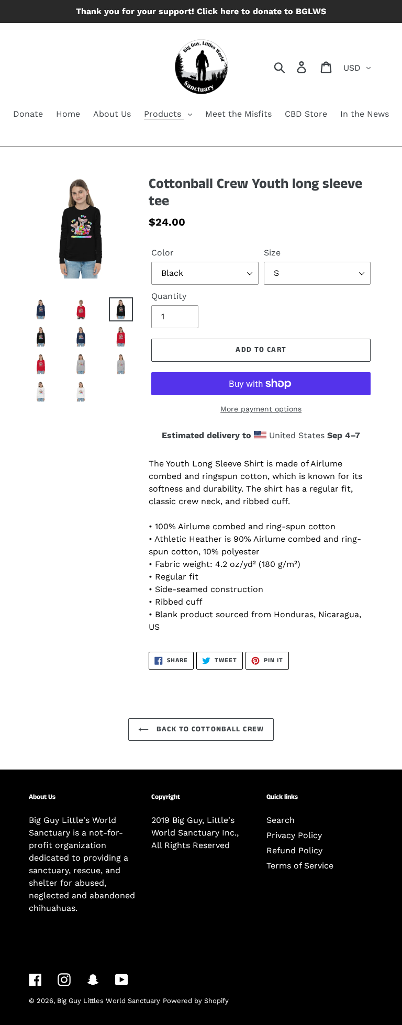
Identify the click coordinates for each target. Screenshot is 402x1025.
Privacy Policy (294, 835)
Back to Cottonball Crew (209, 729)
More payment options (261, 409)
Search (280, 820)
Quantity (168, 296)
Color (162, 253)
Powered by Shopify (196, 1001)
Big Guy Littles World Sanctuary (108, 1001)
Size (272, 253)
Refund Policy (294, 850)
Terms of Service (299, 866)
